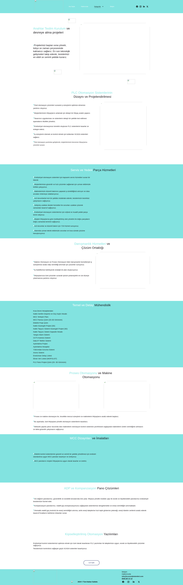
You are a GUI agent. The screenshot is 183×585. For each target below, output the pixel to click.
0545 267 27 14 (127, 578)
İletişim (112, 6)
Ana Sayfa (72, 6)
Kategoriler (97, 6)
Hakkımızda (84, 6)
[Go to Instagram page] (141, 7)
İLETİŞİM (91, 562)
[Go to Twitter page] (147, 7)
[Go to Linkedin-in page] (144, 7)
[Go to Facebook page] (138, 7)
